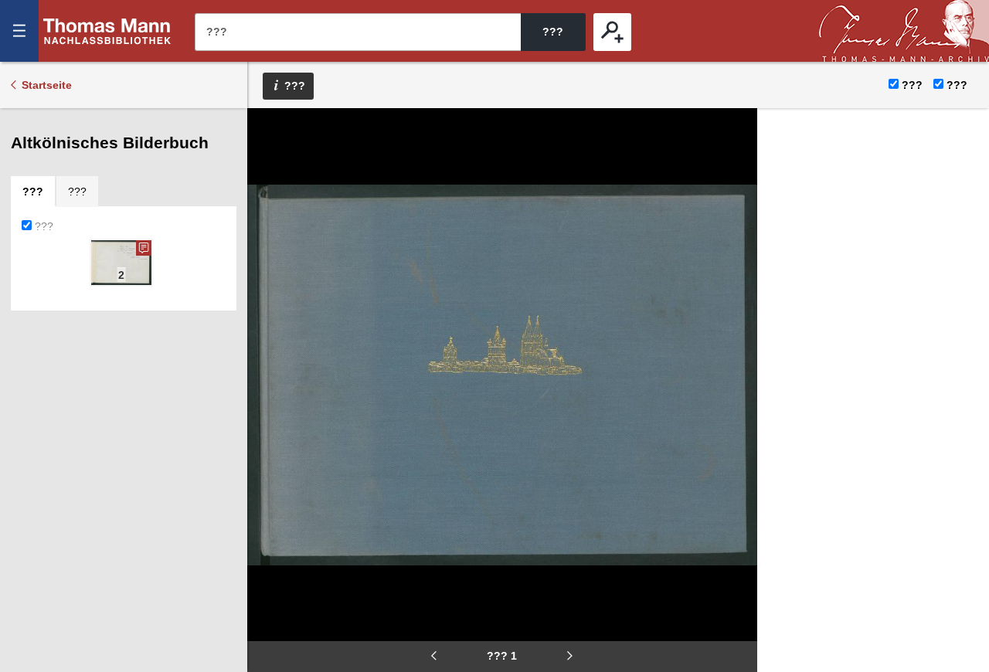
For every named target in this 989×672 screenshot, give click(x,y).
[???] (612, 32)
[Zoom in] (269, 224)
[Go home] (269, 177)
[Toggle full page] (269, 270)
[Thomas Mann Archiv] (904, 31)
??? (107, 31)
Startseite (47, 85)
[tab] (33, 191)
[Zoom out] (269, 131)
